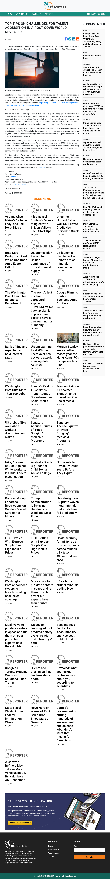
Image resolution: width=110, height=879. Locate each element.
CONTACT (48, 14)
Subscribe (89, 857)
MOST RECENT (22, 14)
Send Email (14, 177)
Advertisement (53, 853)
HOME (9, 14)
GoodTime (42, 167)
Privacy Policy (53, 850)
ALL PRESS (36, 14)
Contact (51, 856)
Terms (50, 846)
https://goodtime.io (19, 184)
